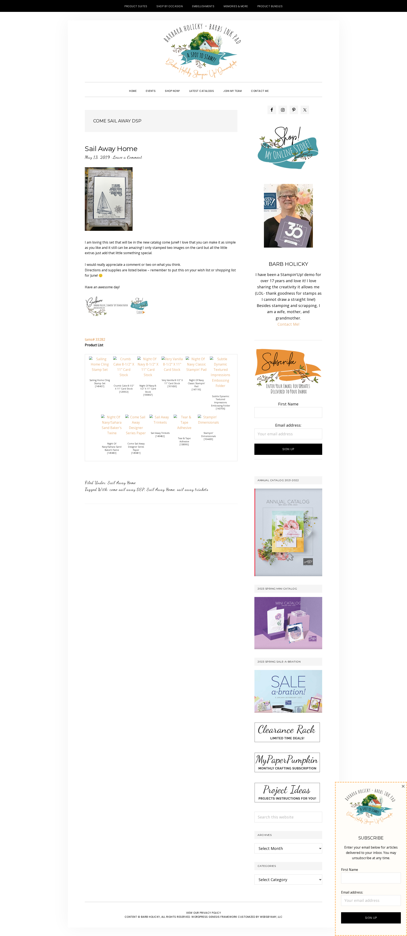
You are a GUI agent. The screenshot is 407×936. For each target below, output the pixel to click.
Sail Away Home (111, 148)
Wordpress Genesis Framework (214, 917)
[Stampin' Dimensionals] (208, 417)
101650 (172, 386)
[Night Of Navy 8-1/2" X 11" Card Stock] (148, 359)
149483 (112, 452)
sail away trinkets (192, 489)
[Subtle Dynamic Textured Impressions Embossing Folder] (220, 359)
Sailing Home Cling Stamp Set (99, 382)
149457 (99, 386)
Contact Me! (288, 324)
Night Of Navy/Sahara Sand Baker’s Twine (111, 446)
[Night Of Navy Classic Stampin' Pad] (196, 359)
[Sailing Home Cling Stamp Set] (99, 359)
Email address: (288, 425)
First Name (288, 403)
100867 (148, 394)
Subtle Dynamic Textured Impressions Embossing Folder (220, 401)
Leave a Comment (127, 157)
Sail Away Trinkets (160, 433)
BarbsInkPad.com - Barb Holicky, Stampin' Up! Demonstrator (203, 51)
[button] (278, 87)
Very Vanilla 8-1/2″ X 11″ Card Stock (172, 382)
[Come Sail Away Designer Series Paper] (135, 417)
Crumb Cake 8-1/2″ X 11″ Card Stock (124, 387)
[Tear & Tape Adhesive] (184, 417)
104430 (208, 439)
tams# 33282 (95, 339)
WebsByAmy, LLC (271, 917)
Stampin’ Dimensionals (208, 435)
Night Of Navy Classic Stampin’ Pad (196, 383)
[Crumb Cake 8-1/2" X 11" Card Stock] (123, 359)
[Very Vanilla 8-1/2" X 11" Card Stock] (172, 359)
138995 (184, 444)
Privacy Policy (210, 913)
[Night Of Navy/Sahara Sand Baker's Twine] (111, 417)
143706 (220, 408)
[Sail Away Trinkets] (160, 417)
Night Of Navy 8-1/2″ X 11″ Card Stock (148, 388)
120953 (124, 391)
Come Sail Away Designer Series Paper (136, 446)
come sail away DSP (127, 489)
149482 (160, 436)
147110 (196, 389)
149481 (136, 452)
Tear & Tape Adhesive (184, 440)
